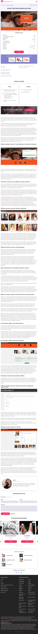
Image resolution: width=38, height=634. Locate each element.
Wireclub (20, 586)
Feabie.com (30, 586)
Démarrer (30, 110)
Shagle (20, 590)
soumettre (5, 513)
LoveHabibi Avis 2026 (11, 560)
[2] (8, 497)
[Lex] (4, 564)
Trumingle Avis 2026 (28, 560)
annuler (13, 513)
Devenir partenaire (4, 590)
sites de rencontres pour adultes (7, 201)
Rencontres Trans (22, 609)
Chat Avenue (21, 583)
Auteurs (2, 583)
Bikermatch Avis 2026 (28, 555)
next (21, 545)
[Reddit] (16, 573)
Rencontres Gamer (31, 609)
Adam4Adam (21, 579)
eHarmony (21, 592)
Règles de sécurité (4, 588)
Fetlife (29, 579)
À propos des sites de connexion (7, 585)
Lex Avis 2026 (9, 564)
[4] (10, 497)
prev (17, 545)
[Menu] (36, 1)
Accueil (2, 579)
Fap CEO (29, 588)
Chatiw (29, 581)
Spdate (29, 590)
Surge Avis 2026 (10, 555)
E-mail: (21, 499)
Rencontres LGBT (31, 592)
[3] (9, 497)
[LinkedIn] (4, 70)
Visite (19, 51)
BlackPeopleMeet (31, 585)
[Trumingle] (21, 560)
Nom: (2, 499)
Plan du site (3, 592)
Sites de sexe (21, 600)
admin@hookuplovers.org (5, 619)
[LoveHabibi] (4, 560)
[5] (11, 497)
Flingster (20, 585)
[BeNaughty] (19, 59)
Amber (14, 480)
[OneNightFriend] (12, 59)
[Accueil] (7, 1)
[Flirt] (26, 59)
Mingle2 (29, 583)
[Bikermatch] (21, 555)
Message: (3, 504)
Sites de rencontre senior (6, 75)
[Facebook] (2, 70)
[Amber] (7, 483)
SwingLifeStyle (21, 581)
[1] (7, 497)
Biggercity (21, 588)
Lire (11, 539)
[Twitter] (7, 70)
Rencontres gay (31, 606)
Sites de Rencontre (31, 594)
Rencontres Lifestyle (5, 73)
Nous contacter (4, 586)
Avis (1, 581)
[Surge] (4, 555)
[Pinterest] (9, 70)
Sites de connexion (31, 597)
